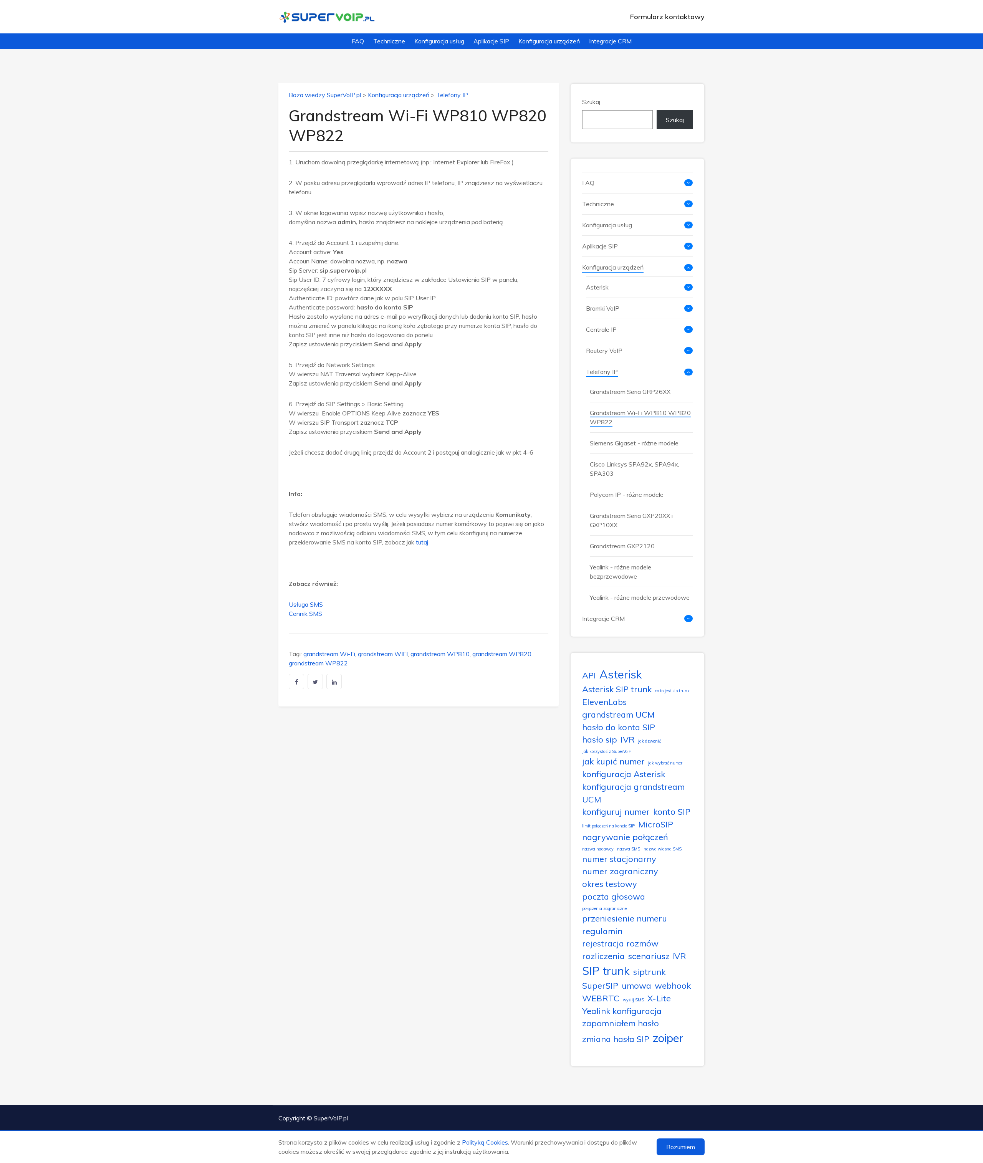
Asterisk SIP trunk (617, 689)
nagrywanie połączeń (625, 837)
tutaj (422, 542)
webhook (673, 985)
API (589, 675)
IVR (628, 739)
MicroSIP (655, 824)
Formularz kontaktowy (667, 16)
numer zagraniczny (620, 871)
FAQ (358, 41)
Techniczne (389, 41)
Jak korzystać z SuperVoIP (606, 751)
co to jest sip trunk (672, 690)
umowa (636, 985)
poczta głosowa (613, 896)
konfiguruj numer (616, 811)
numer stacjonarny (619, 859)
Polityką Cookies (485, 1142)
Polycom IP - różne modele (627, 494)
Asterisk (597, 287)
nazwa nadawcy (598, 849)
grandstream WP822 (318, 663)
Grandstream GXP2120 (622, 546)
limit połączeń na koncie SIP (608, 826)
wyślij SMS (633, 1000)
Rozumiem (680, 1147)
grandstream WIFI (383, 654)
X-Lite (659, 998)
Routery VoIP (604, 350)
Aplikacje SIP (491, 41)
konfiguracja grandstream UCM (633, 792)
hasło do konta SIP (618, 727)
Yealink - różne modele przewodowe (640, 597)
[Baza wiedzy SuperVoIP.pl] (327, 16)
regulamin (602, 931)
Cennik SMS (305, 613)
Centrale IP (601, 329)
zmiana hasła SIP (615, 1039)
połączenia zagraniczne (604, 908)
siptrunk (649, 971)
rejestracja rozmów (620, 943)
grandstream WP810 (440, 654)
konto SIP (671, 811)
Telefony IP (452, 95)
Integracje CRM (610, 41)
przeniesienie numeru (624, 918)
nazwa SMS (628, 849)
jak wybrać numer (665, 763)
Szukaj (591, 102)
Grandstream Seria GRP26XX (630, 391)
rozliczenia (603, 956)
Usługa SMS (306, 604)
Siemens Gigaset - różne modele (634, 443)
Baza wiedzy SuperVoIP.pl (325, 95)
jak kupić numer (613, 761)
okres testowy (609, 883)
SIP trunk (606, 971)
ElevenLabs (604, 701)
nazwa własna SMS (663, 849)
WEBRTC (600, 998)
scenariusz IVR (657, 956)
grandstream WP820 (501, 654)
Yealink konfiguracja (622, 1011)
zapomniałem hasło (620, 1023)
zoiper (668, 1038)
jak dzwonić (649, 741)
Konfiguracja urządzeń (549, 41)
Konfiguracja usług (439, 41)
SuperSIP (600, 985)
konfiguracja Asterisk (623, 774)
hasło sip (599, 739)
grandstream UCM (618, 714)
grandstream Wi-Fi (329, 654)
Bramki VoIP (602, 308)
